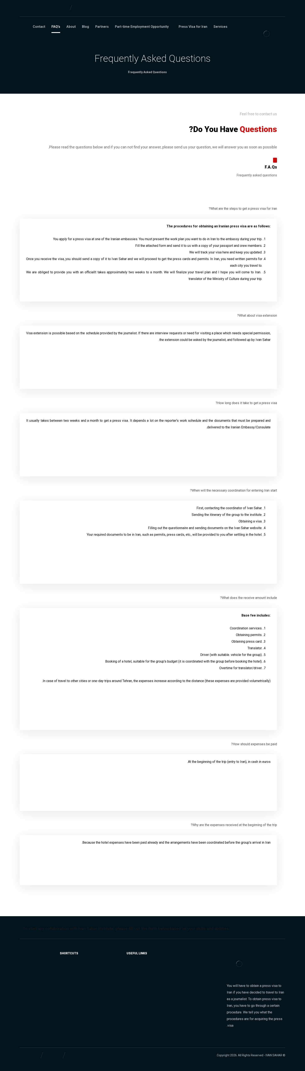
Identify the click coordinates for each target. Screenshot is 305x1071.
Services (136, 967)
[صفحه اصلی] (176, 72)
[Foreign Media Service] (266, 34)
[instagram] (279, 9)
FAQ (70, 973)
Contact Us (65, 980)
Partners (136, 973)
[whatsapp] (269, 9)
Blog (139, 987)
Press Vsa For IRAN (128, 980)
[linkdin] (247, 9)
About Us (67, 967)
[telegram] (258, 9)
